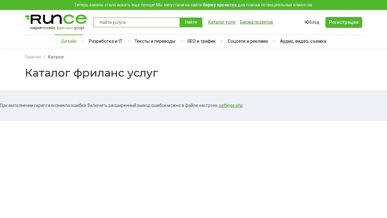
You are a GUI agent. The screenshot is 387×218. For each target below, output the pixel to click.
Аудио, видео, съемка (303, 41)
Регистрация (344, 22)
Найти (191, 22)
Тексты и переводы (155, 41)
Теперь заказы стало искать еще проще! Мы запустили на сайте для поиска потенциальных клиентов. (193, 4)
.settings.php (230, 105)
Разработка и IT (105, 41)
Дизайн (69, 41)
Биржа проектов (256, 22)
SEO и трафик (201, 41)
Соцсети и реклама (248, 41)
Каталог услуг (222, 22)
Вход (313, 22)
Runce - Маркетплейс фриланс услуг (56, 22)
